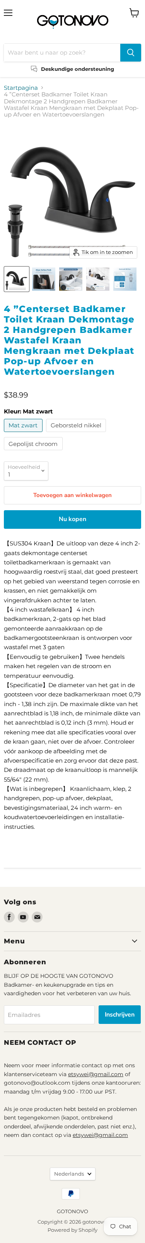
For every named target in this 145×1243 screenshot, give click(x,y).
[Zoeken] (130, 53)
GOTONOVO (72, 1211)
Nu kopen (72, 519)
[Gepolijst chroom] (34, 452)
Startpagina (21, 87)
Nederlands (69, 1174)
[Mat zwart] (24, 433)
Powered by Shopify (72, 1230)
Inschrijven (120, 1014)
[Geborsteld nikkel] (77, 433)
